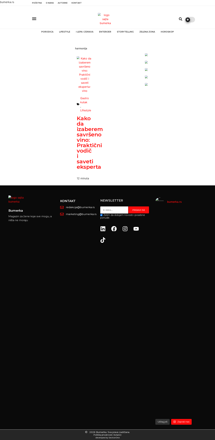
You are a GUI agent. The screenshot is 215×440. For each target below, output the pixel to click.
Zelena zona (147, 31)
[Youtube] (136, 228)
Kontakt (77, 3)
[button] (181, 19)
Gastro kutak (84, 100)
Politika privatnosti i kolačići (107, 435)
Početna (37, 3)
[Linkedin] (103, 228)
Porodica (47, 31)
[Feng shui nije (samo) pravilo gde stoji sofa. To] (185, 276)
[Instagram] (125, 228)
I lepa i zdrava (84, 31)
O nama (50, 3)
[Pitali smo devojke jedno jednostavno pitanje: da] (205, 313)
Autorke (63, 3)
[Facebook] (114, 228)
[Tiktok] (103, 240)
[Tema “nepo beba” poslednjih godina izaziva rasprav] (164, 303)
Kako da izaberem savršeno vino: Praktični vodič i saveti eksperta (90, 142)
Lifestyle (64, 31)
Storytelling (125, 31)
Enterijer (105, 31)
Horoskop (167, 31)
